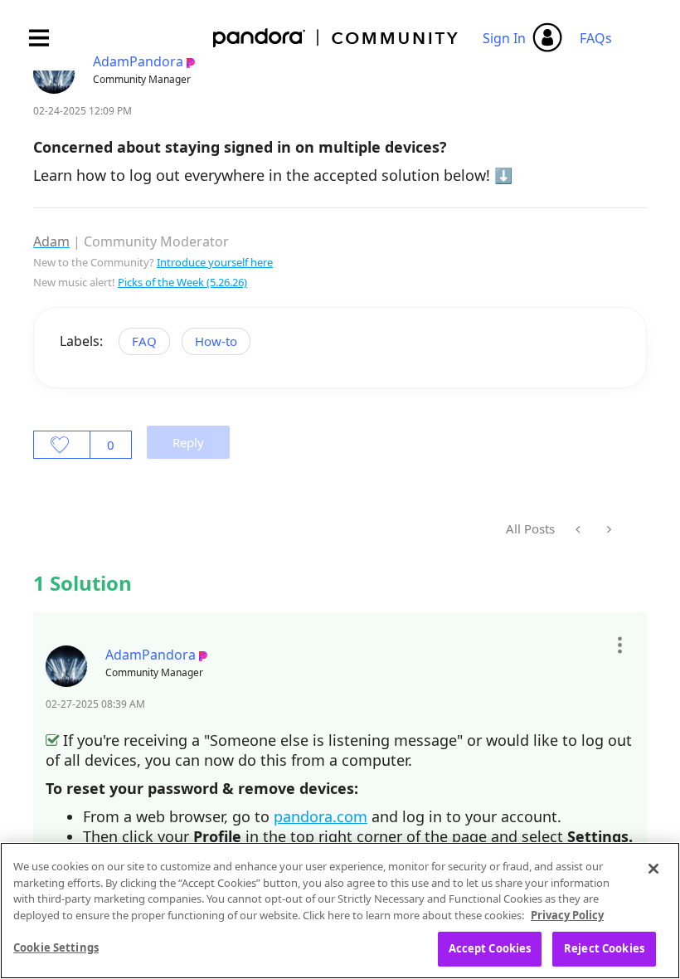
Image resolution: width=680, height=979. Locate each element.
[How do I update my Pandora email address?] (607, 529)
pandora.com (320, 816)
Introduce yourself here (215, 262)
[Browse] (47, 37)
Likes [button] (62, 444)
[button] (619, 645)
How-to (216, 341)
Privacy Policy (567, 915)
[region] (340, 910)
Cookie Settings (56, 947)
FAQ (144, 341)
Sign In (504, 38)
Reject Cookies (604, 948)
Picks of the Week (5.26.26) (182, 282)
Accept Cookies (490, 948)
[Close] (653, 868)
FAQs (596, 38)
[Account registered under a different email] (579, 529)
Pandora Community (336, 38)
